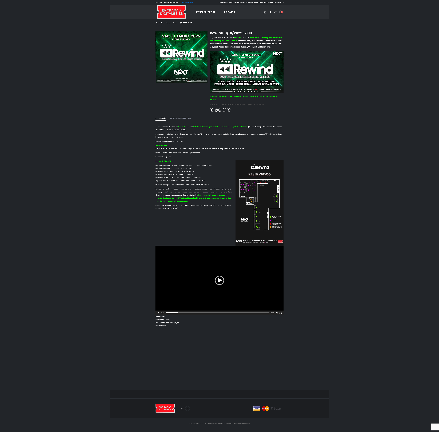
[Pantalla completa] (280, 313)
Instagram (187, 408)
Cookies (249, 2)
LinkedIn (220, 110)
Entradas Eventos (205, 12)
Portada (159, 23)
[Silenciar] (277, 313)
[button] (219, 280)
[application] (219, 280)
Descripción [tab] (160, 118)
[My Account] (264, 12)
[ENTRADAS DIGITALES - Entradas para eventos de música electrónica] (171, 12)
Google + (224, 110)
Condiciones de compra (274, 2)
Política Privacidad (237, 2)
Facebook (211, 110)
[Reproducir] (158, 313)
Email (228, 110)
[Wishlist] (275, 12)
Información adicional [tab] (180, 118)
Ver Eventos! (187, 2)
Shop (168, 23)
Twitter (216, 110)
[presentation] (156, 57)
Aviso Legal (258, 2)
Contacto (224, 2)
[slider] (217, 312)
